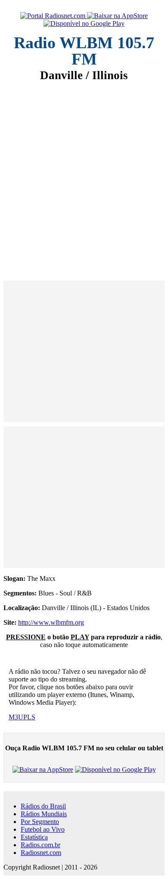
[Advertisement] (84, 175)
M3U (16, 717)
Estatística (34, 837)
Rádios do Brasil (43, 806)
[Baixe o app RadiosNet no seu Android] (84, 24)
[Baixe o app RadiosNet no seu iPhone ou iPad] (117, 16)
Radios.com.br (40, 844)
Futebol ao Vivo (43, 829)
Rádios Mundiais (44, 813)
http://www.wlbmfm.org (51, 622)
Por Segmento (40, 821)
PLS (29, 717)
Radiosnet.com (41, 852)
